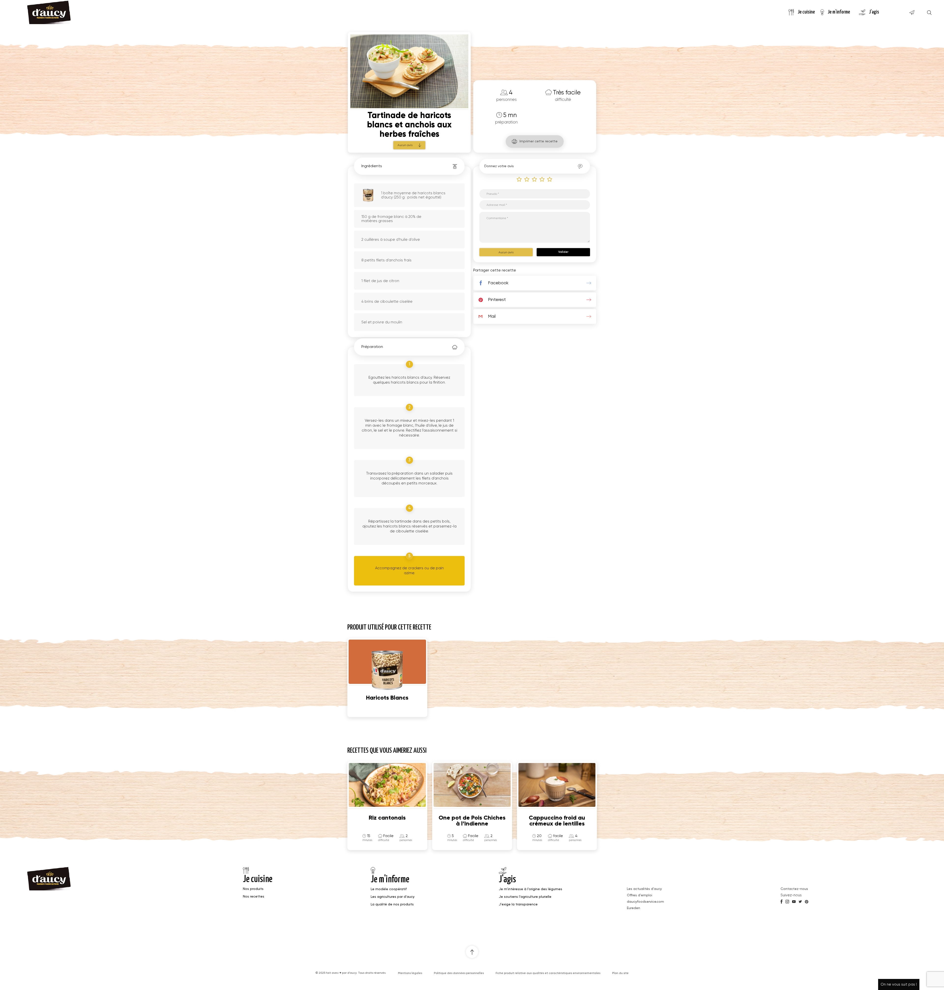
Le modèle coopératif (389, 889)
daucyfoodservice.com (645, 901)
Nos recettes (253, 896)
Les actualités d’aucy (644, 889)
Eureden (633, 908)
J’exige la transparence (518, 904)
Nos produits (253, 889)
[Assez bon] (542, 179)
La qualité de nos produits (392, 904)
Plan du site (620, 973)
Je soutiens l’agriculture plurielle (525, 897)
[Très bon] (550, 179)
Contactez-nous (794, 889)
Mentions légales (410, 973)
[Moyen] (535, 179)
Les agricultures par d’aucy (392, 897)
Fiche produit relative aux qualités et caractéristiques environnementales (548, 973)
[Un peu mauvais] (527, 179)
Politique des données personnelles (459, 973)
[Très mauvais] (519, 179)
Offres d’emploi (639, 895)
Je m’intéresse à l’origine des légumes (530, 889)
